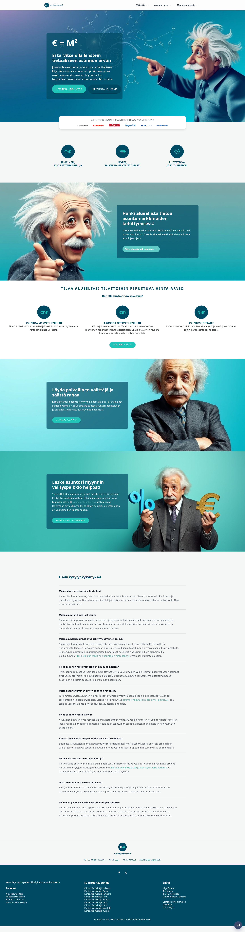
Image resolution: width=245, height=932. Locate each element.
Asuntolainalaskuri (150, 859)
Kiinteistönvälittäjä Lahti (95, 905)
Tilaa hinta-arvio (122, 345)
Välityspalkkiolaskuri (84, 502)
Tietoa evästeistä (171, 893)
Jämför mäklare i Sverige (174, 896)
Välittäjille (167, 904)
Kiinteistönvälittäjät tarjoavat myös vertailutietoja (139, 767)
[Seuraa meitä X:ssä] (125, 872)
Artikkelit (114, 859)
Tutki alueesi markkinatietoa (139, 249)
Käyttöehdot (168, 888)
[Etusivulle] (53, 5)
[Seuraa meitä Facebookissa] (119, 872)
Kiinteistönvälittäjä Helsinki (97, 888)
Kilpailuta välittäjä (104, 89)
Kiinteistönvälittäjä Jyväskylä (97, 908)
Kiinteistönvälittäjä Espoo (96, 891)
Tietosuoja (168, 891)
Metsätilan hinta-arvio (16, 902)
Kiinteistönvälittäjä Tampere (97, 893)
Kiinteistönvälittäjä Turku (96, 896)
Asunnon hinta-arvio (15, 899)
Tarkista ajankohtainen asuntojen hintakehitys (103, 655)
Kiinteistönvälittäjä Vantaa (96, 899)
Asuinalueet (129, 859)
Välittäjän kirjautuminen (174, 901)
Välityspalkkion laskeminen (70, 520)
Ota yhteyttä (169, 907)
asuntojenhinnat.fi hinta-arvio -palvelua (145, 699)
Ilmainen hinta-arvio (69, 89)
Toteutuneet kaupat (94, 859)
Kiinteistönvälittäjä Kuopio (96, 910)
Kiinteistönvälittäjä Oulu (95, 902)
